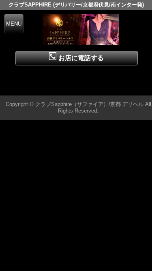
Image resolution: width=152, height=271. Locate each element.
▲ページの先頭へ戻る (121, 88)
